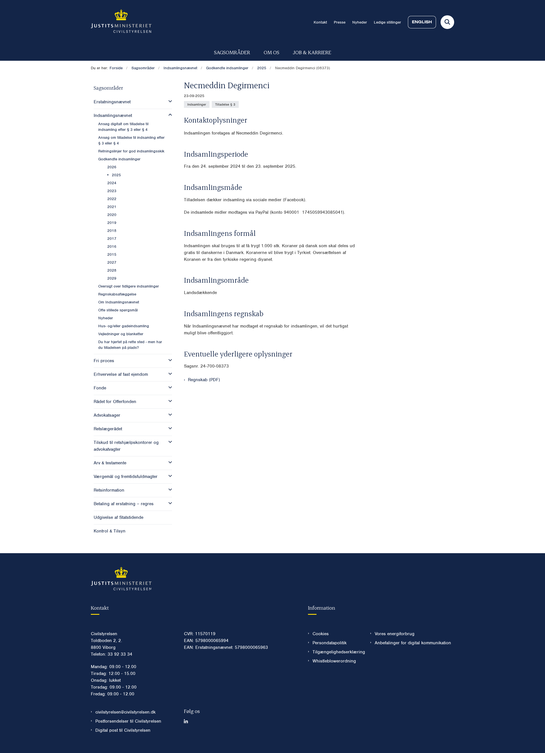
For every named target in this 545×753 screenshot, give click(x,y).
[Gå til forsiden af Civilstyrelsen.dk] (121, 22)
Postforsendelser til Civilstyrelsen (128, 721)
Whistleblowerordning (334, 661)
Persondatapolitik (330, 643)
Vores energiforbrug (394, 634)
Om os (271, 52)
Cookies (321, 634)
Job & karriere (312, 52)
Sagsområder (232, 52)
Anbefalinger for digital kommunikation (413, 643)
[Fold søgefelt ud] (447, 22)
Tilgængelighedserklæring (337, 652)
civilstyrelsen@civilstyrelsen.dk (125, 712)
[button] (168, 101)
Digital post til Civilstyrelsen (122, 730)
